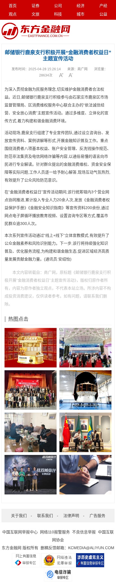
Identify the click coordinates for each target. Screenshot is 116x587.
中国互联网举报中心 (20, 532)
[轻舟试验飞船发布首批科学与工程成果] (85, 390)
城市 (80, 14)
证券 (35, 5)
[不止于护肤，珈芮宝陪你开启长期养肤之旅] (85, 474)
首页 (13, 5)
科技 (58, 14)
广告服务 (97, 515)
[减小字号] (72, 75)
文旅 (35, 14)
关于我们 (19, 515)
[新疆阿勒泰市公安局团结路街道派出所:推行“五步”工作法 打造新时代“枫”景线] (31, 432)
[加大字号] (63, 75)
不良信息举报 (84, 532)
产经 (103, 5)
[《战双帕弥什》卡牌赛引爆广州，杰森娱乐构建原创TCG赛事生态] (31, 474)
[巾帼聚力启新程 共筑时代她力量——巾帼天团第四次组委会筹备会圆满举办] (31, 390)
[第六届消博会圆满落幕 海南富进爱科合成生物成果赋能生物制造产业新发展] (85, 347)
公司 (58, 5)
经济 (80, 5)
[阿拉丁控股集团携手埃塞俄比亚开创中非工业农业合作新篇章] (85, 432)
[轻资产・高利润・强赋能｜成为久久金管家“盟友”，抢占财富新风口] (31, 347)
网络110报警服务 (55, 532)
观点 (13, 14)
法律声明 (71, 515)
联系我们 (45, 515)
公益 (103, 14)
